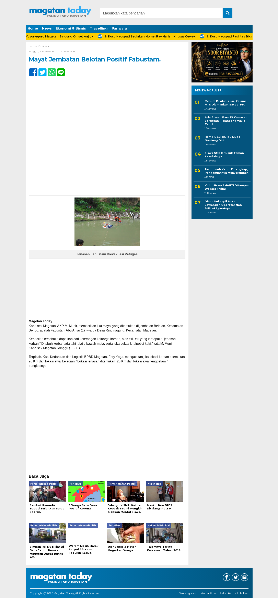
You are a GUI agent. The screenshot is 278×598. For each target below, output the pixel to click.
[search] (227, 13)
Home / (33, 45)
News (47, 28)
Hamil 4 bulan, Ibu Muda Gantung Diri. (222, 138)
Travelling (99, 28)
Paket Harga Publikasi (234, 593)
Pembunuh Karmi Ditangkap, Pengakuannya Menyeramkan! (227, 170)
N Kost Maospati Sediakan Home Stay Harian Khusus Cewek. (139, 36)
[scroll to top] (265, 592)
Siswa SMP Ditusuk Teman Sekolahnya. (224, 154)
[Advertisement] (107, 288)
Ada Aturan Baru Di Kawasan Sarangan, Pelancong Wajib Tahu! (226, 121)
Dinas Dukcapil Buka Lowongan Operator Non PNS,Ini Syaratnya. (223, 205)
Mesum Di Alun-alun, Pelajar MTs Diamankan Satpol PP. (225, 102)
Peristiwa (43, 45)
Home (33, 28)
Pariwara (119, 28)
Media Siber (208, 593)
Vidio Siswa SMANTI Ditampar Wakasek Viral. (227, 187)
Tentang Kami (188, 593)
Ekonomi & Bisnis (71, 28)
